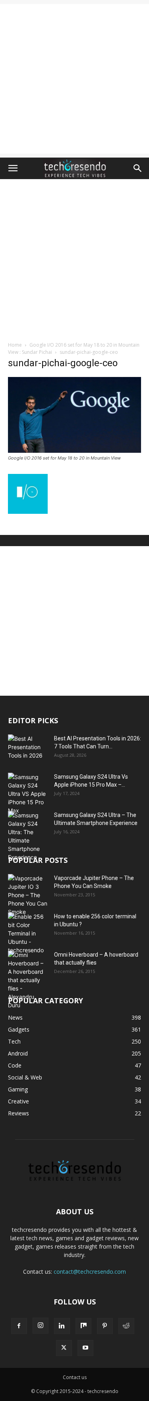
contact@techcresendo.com (90, 1271)
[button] (12, 168)
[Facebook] (19, 1326)
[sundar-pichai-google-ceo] (74, 450)
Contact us (75, 1377)
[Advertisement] (74, 79)
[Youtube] (85, 1348)
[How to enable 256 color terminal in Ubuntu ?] (28, 933)
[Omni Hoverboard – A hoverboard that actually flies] (28, 980)
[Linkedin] (62, 1326)
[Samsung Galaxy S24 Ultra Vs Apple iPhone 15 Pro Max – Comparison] (28, 794)
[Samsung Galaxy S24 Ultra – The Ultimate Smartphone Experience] (28, 836)
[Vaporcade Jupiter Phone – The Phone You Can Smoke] (28, 895)
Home (15, 344)
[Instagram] (40, 1326)
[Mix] (83, 1326)
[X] (64, 1348)
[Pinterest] (105, 1326)
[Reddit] (126, 1326)
